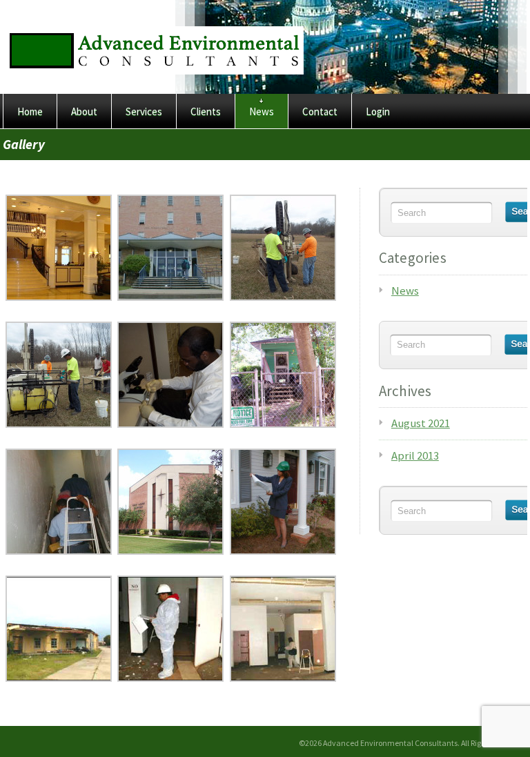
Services (144, 111)
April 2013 (415, 455)
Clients (205, 111)
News (261, 111)
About (84, 111)
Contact (319, 111)
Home (30, 111)
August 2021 (420, 423)
